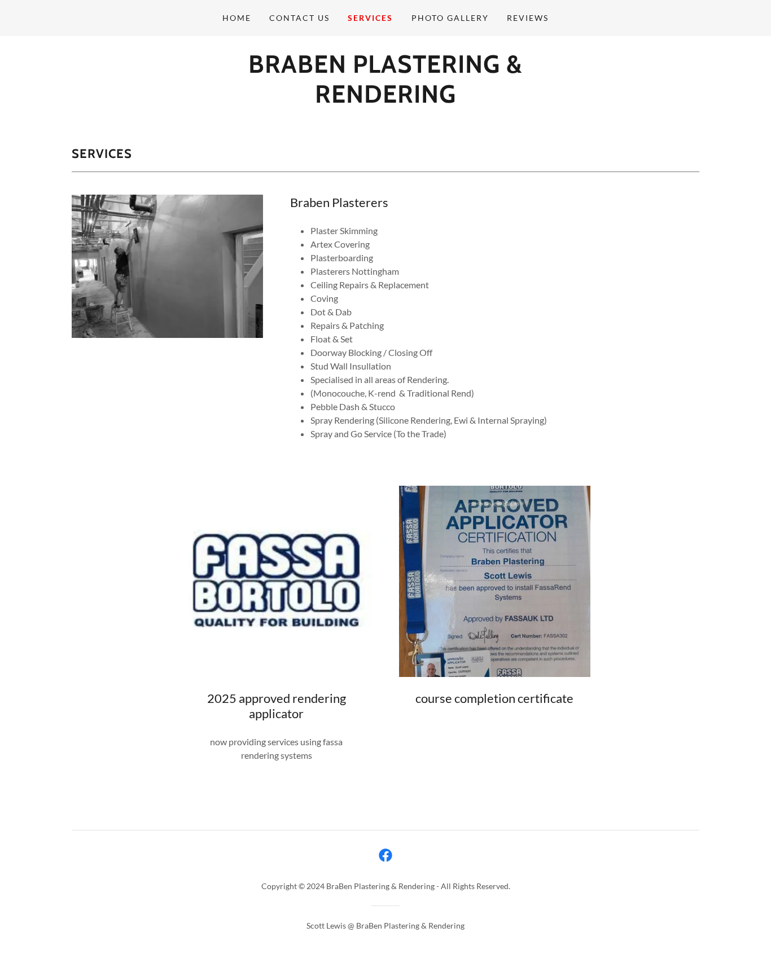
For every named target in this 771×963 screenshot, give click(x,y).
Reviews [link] (528, 18)
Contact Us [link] (299, 18)
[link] (385, 99)
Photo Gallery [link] (450, 18)
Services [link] (370, 18)
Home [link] (236, 18)
